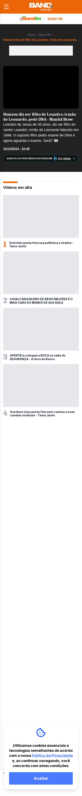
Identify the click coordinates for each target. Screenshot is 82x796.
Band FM (45, 34)
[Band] (41, 7)
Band (31, 34)
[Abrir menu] (6, 7)
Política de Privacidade (52, 755)
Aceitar (41, 778)
